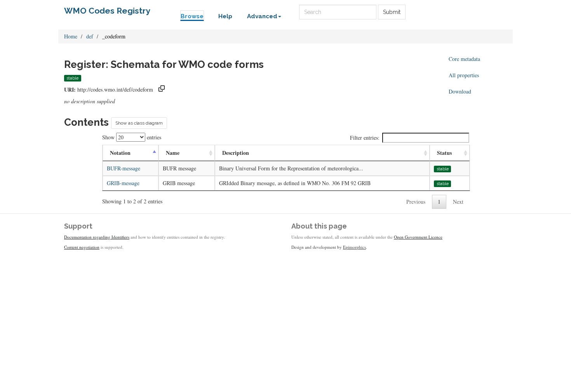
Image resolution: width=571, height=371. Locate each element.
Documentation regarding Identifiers (96, 237)
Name (172, 153)
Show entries (131, 137)
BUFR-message (123, 168)
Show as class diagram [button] (139, 123)
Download (460, 91)
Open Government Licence (418, 237)
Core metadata (464, 58)
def (89, 36)
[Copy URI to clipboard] (161, 89)
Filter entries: (365, 137)
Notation (120, 153)
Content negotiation (81, 247)
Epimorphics (354, 247)
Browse (192, 16)
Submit (391, 12)
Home (70, 36)
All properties (464, 75)
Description (235, 153)
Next (458, 201)
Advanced (262, 16)
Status (444, 153)
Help (225, 16)
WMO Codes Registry (107, 11)
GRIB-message (123, 183)
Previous (415, 201)
